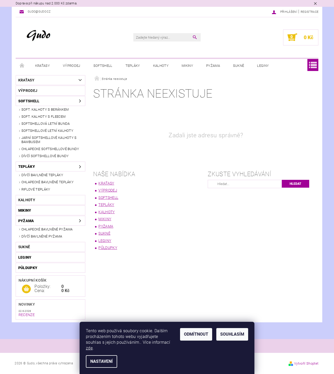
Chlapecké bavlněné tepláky (47, 182)
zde (89, 348)
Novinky (27, 304)
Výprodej (71, 66)
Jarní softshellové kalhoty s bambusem (49, 140)
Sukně (238, 66)
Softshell (102, 66)
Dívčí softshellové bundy (45, 156)
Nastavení (101, 361)
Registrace (309, 12)
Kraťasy (42, 66)
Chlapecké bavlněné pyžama (47, 229)
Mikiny (187, 66)
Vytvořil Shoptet (306, 363)
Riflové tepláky (35, 189)
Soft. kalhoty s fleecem (43, 116)
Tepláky (133, 66)
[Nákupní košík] (26, 289)
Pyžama (213, 66)
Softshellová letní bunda (45, 124)
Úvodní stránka (22, 66)
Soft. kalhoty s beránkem (45, 109)
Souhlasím (232, 334)
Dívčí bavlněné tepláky (42, 175)
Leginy (263, 66)
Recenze (27, 315)
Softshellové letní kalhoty (47, 131)
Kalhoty (161, 66)
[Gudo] (63, 36)
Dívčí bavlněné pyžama (41, 236)
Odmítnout (196, 334)
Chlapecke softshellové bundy (50, 149)
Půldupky (28, 268)
